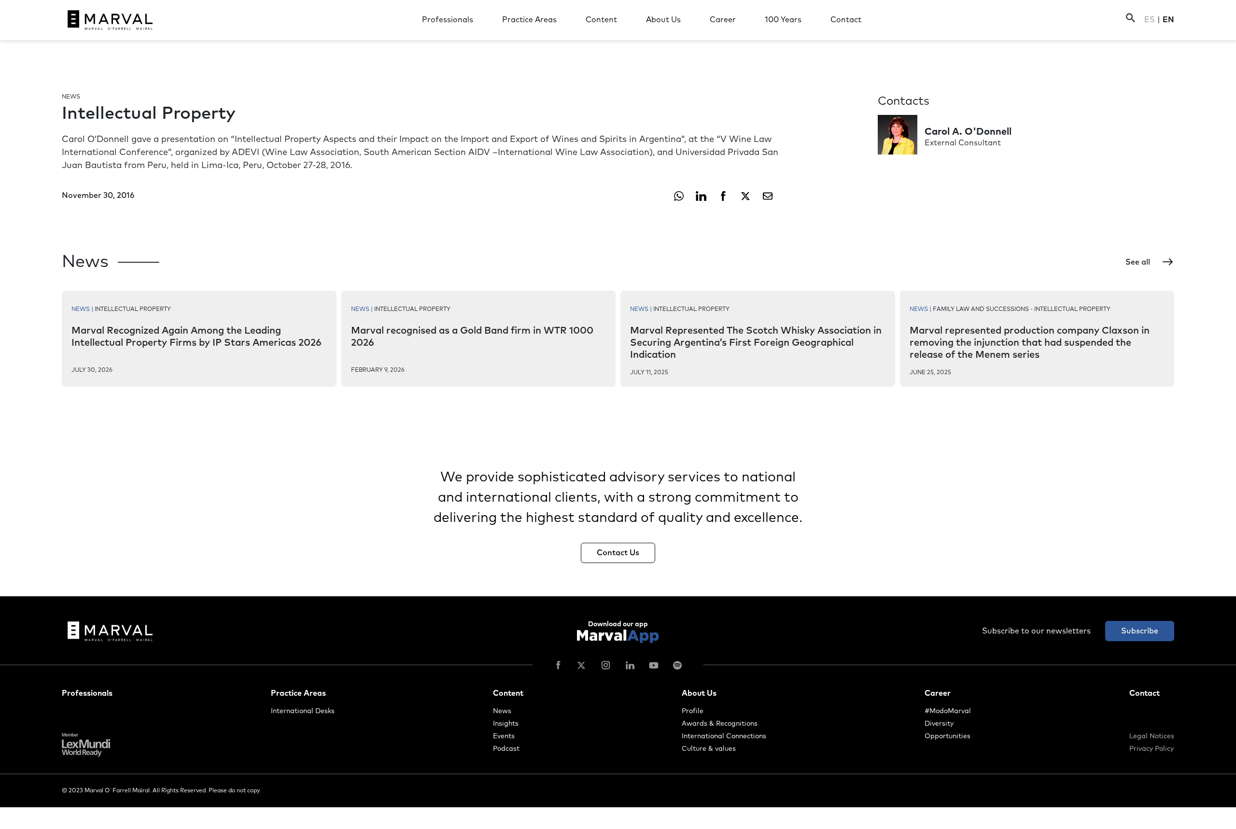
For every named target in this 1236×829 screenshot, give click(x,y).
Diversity (939, 723)
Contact (845, 20)
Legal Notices (1151, 736)
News (502, 711)
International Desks (303, 711)
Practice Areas (529, 20)
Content (601, 20)
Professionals (447, 20)
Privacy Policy (1151, 748)
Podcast (506, 748)
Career (723, 20)
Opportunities (947, 736)
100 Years (783, 20)
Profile (692, 711)
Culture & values (709, 748)
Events (504, 736)
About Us (663, 20)
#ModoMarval (948, 711)
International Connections (724, 736)
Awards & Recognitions (720, 723)
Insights (506, 723)
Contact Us (618, 553)
